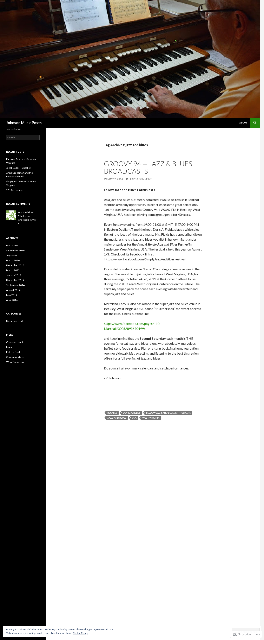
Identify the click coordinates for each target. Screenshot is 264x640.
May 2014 (11, 295)
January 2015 (13, 275)
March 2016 (13, 260)
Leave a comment (140, 178)
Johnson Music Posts (24, 122)
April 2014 (12, 300)
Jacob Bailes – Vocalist (18, 167)
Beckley (112, 412)
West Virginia (150, 417)
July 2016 (11, 255)
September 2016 (15, 250)
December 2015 (15, 265)
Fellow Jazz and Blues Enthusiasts (168, 412)
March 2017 (13, 245)
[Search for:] (23, 137)
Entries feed (13, 352)
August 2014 (13, 290)
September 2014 (15, 285)
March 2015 (13, 270)
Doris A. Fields (131, 412)
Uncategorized (14, 321)
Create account (14, 342)
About (243, 122)
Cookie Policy (80, 633)
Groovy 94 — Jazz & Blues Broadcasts (148, 167)
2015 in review (14, 190)
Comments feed (15, 357)
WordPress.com (15, 361)
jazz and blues (116, 417)
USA (134, 417)
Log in (9, 347)
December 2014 (15, 280)
